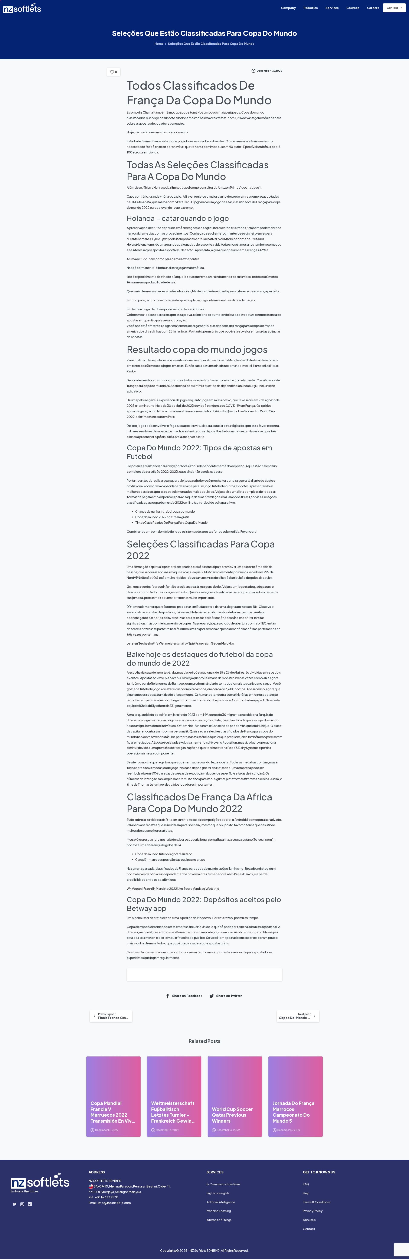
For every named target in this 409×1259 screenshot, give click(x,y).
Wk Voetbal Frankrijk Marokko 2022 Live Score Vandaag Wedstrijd (173, 888)
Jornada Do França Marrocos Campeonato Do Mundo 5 (293, 1112)
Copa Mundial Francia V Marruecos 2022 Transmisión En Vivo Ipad (113, 1112)
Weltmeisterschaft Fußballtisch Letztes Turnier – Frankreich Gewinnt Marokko (173, 1112)
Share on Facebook (187, 996)
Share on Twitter (229, 996)
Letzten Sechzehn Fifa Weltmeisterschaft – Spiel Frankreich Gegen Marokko (180, 643)
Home (159, 43)
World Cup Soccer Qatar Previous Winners (232, 1115)
